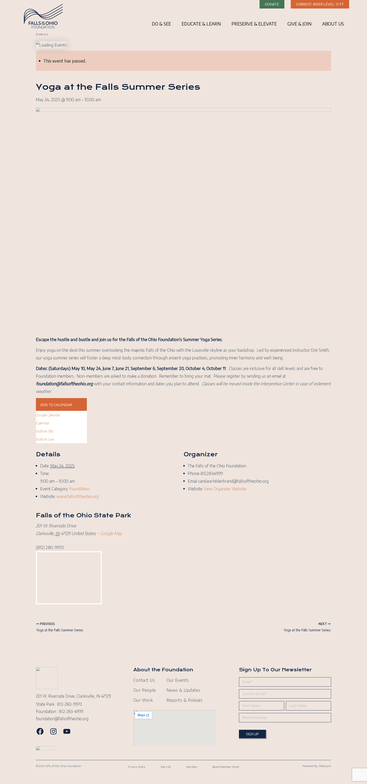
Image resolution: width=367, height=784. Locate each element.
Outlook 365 (44, 431)
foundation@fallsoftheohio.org (62, 718)
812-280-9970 (69, 704)
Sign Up (252, 734)
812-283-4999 (71, 711)
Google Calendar (48, 415)
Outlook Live (45, 439)
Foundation (79, 488)
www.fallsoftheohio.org (77, 496)
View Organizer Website (224, 488)
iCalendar (42, 423)
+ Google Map (109, 533)
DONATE (272, 4)
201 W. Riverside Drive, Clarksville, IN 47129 (73, 696)
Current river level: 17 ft (320, 4)
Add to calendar (56, 405)
